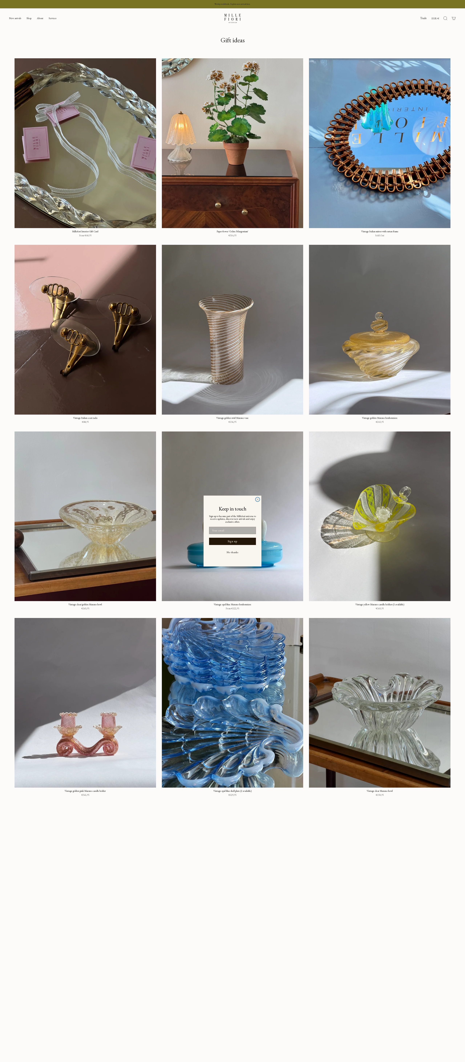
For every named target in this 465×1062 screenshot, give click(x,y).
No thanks (232, 552)
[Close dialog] (257, 499)
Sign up (232, 541)
